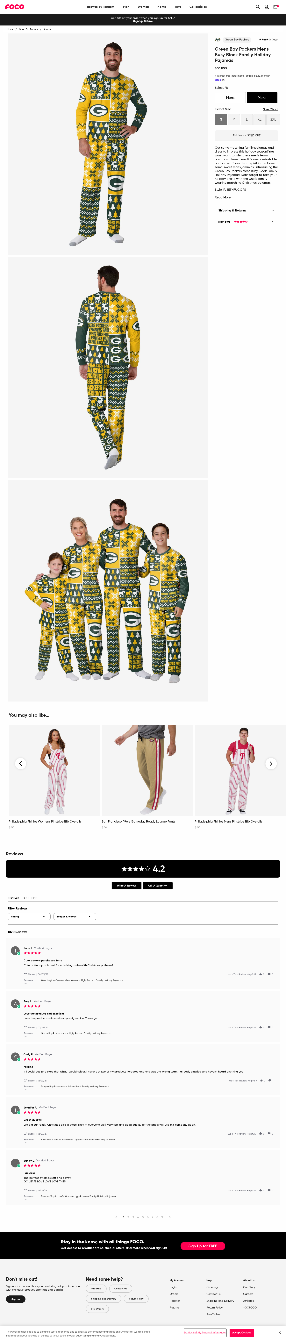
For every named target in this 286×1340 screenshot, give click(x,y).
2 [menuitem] (128, 1217)
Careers (248, 1294)
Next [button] (271, 763)
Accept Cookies (241, 1332)
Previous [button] (20, 763)
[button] (31, 974)
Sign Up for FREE (203, 1246)
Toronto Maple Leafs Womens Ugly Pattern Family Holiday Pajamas (78, 1196)
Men (126, 7)
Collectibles (198, 7)
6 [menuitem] (148, 1217)
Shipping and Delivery (103, 1298)
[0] (274, 7)
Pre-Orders (97, 1309)
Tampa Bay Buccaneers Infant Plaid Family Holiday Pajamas (75, 1087)
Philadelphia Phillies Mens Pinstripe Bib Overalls (228, 821)
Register (175, 1301)
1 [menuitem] (123, 1217)
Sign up (15, 1299)
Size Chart (270, 109)
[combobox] (29, 916)
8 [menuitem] (157, 1217)
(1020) (275, 40)
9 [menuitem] (162, 1217)
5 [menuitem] (143, 1217)
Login (173, 1287)
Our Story (249, 1287)
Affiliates (248, 1301)
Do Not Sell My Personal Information (205, 1332)
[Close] (279, 1332)
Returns (174, 1307)
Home (161, 7)
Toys (178, 7)
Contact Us (120, 1288)
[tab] (126, 885)
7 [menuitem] (152, 1217)
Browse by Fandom (101, 7)
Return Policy (136, 1298)
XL (259, 119)
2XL (273, 119)
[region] (143, 1333)
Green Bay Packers (237, 39)
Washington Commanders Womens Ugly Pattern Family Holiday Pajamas (82, 980)
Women (143, 7)
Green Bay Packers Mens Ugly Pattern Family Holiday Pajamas (76, 1033)
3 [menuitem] (133, 1217)
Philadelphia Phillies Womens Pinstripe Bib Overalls (45, 821)
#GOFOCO (250, 1307)
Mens (230, 98)
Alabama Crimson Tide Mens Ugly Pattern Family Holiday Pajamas (78, 1140)
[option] (143, 19)
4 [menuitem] (138, 1217)
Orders (174, 1294)
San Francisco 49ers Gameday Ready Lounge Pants (138, 821)
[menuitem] (101, 7)
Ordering (96, 1288)
